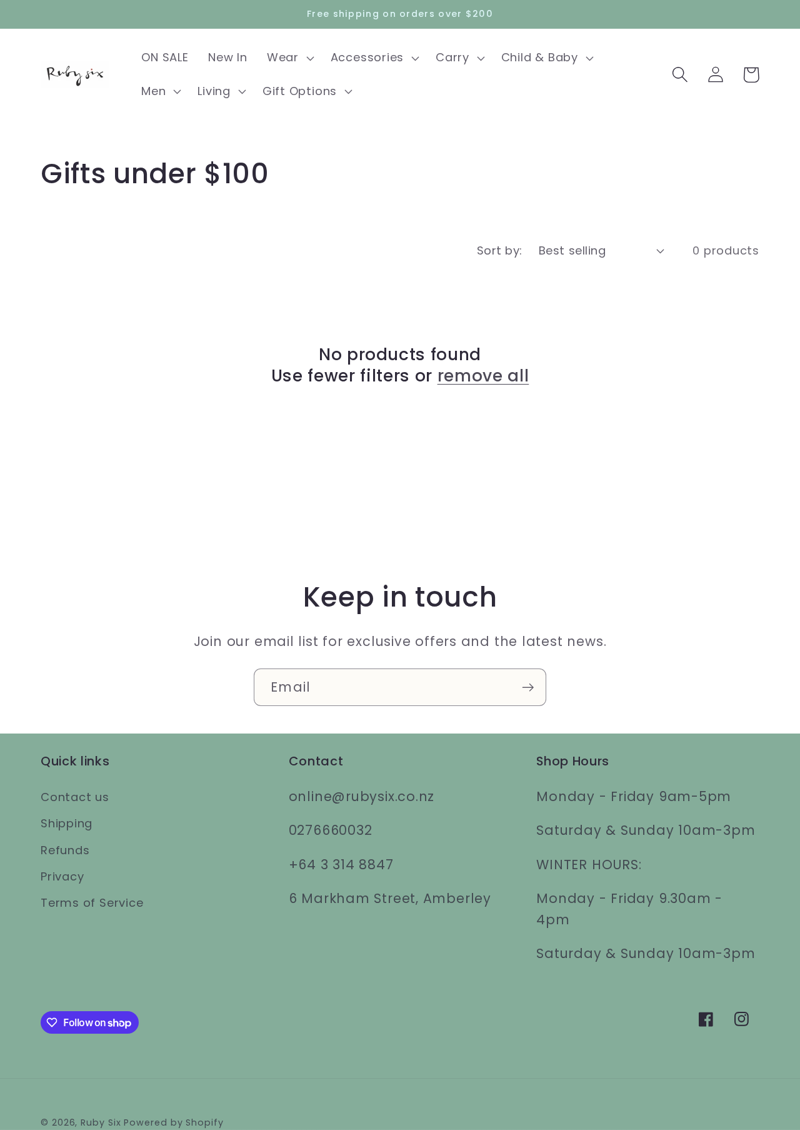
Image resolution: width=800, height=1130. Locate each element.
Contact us (75, 797)
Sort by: (499, 250)
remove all (483, 375)
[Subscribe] (528, 687)
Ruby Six (101, 1122)
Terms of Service (92, 903)
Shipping (66, 823)
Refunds (65, 850)
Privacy (62, 876)
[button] (289, 58)
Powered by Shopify (173, 1122)
